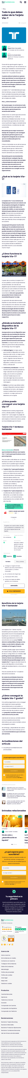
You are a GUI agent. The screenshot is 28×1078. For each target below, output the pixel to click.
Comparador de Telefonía (9, 1011)
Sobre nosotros (5, 955)
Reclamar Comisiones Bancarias (10, 1030)
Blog (4, 9)
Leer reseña (14, 585)
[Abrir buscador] (21, 2)
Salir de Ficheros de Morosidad (10, 1033)
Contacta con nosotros (8, 961)
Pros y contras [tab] (20, 561)
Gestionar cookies (6, 983)
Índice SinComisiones (7, 966)
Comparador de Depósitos (9, 1008)
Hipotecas (4, 997)
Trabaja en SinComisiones (8, 964)
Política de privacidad (7, 972)
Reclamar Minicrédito (7, 1025)
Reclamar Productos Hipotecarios (11, 1027)
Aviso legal (4, 978)
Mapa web (4, 981)
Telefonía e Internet (7, 1000)
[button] (13, 844)
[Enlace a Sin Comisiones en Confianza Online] (14, 939)
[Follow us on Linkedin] (12, 944)
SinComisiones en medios (8, 958)
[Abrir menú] (25, 2)
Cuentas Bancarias (6, 994)
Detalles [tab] (8, 561)
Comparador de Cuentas (8, 1005)
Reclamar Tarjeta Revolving (9, 1022)
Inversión (3, 1003)
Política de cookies (6, 975)
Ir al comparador (15, 591)
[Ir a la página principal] (8, 2)
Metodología (5, 969)
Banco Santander (7, 450)
